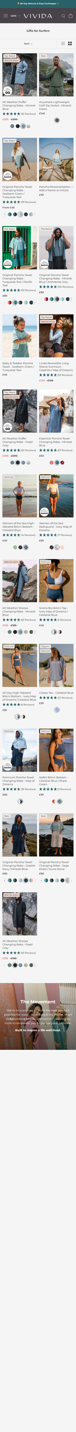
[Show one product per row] (63, 43)
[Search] (63, 15)
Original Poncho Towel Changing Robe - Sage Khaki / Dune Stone (54, 865)
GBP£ (14, 16)
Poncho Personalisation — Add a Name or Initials (56, 188)
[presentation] (4, 214)
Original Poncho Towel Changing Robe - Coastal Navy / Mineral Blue (18, 865)
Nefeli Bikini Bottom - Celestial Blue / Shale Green (53, 781)
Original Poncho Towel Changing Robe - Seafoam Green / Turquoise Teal (17, 192)
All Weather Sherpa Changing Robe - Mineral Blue (18, 611)
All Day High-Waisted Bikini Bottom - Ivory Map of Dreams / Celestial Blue (19, 696)
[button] (19, 114)
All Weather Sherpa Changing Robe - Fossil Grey (17, 944)
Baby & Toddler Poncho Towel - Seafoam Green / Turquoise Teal (18, 367)
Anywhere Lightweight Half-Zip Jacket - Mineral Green (55, 105)
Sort (27, 43)
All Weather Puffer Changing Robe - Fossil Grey (17, 442)
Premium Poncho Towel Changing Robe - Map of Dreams (18, 781)
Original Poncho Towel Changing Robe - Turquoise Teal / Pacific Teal (17, 280)
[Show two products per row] (70, 43)
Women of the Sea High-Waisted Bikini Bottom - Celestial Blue (18, 527)
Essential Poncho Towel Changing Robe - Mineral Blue (55, 442)
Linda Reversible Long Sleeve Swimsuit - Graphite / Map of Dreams (56, 367)
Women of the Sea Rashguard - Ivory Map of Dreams (55, 527)
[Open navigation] (6, 15)
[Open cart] (70, 16)
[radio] (12, 126)
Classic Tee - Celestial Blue (56, 692)
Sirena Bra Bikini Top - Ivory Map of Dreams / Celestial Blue (53, 611)
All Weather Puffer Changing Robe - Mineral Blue (18, 105)
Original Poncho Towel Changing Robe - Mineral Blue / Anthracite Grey (55, 278)
